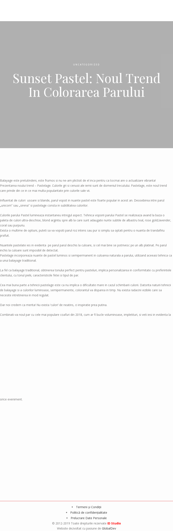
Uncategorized (86, 64)
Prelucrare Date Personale (89, 518)
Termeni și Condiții (88, 507)
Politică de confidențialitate (88, 512)
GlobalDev (109, 528)
